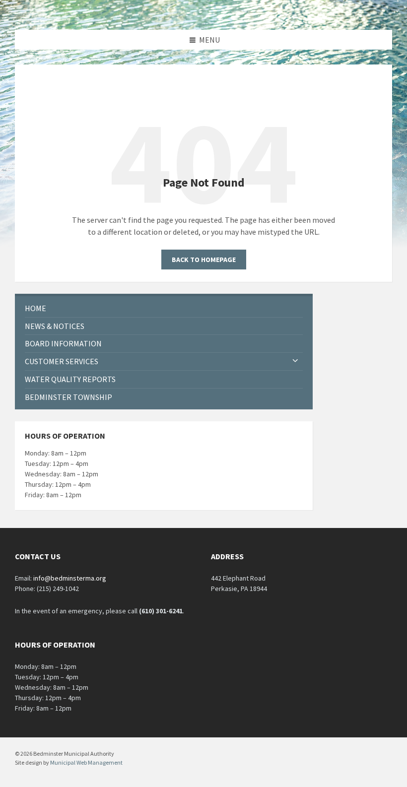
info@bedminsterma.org (69, 578)
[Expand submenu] (295, 361)
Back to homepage (204, 259)
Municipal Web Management (86, 762)
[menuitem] (164, 308)
